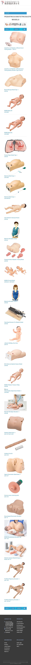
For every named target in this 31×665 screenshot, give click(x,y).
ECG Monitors (20, 625)
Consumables (20, 628)
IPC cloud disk (20, 644)
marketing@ (8, 628)
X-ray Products (20, 623)
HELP (18, 646)
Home (5, 642)
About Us (6, 651)
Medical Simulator (21, 627)
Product (6, 644)
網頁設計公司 (17, 663)
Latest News (7, 646)
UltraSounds (19, 621)
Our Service (7, 648)
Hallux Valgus (20, 630)
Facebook (7, 632)
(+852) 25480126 (9, 627)
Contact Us (6, 649)
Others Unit (19, 632)
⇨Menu (16, 29)
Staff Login (19, 642)
